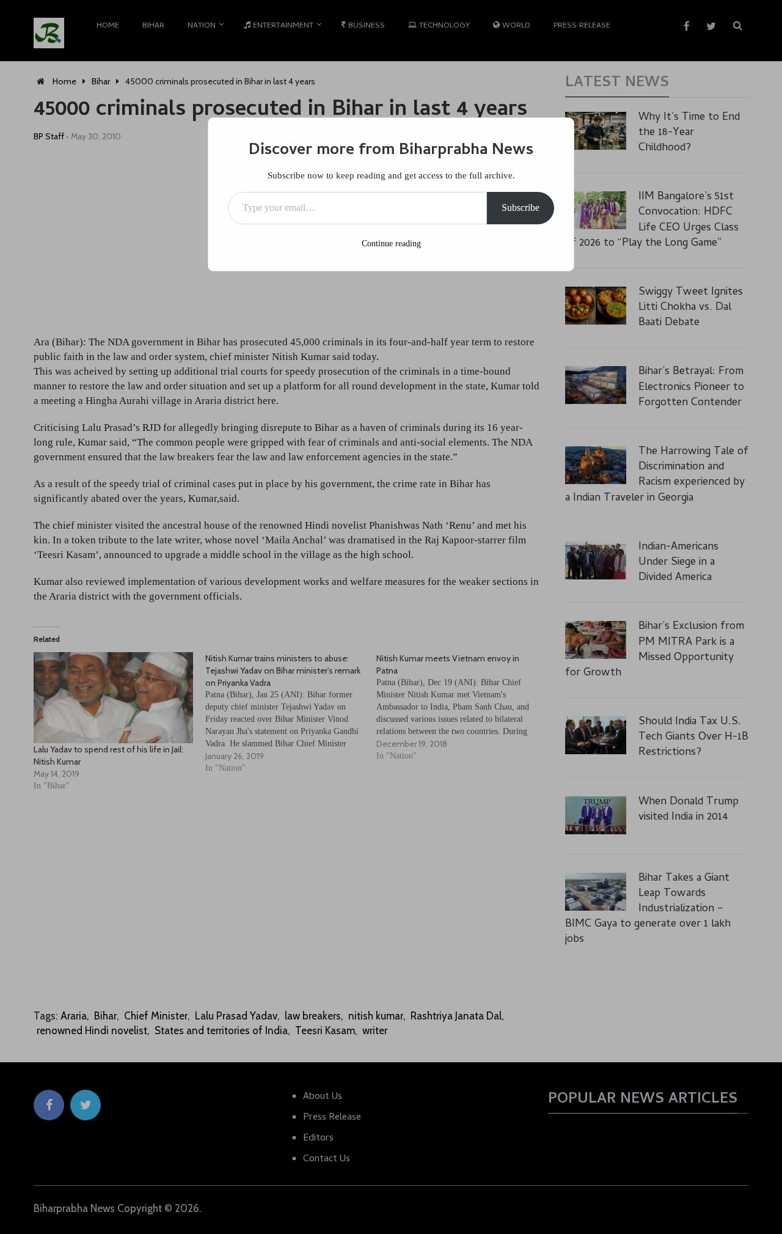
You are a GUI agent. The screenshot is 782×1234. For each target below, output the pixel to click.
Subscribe (520, 207)
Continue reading (391, 243)
